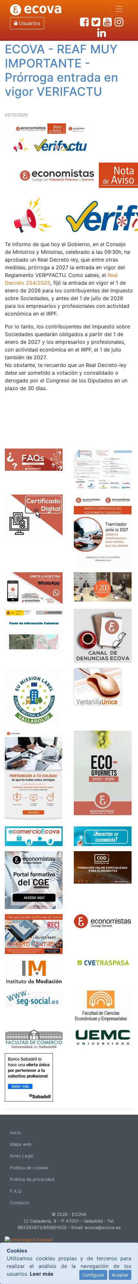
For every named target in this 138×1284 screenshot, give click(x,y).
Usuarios (28, 23)
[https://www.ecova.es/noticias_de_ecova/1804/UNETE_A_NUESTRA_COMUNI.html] (34, 587)
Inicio (15, 1132)
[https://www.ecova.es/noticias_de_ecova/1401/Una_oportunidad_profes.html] (34, 933)
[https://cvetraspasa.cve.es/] (103, 962)
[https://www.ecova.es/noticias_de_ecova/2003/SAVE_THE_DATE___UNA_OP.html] (103, 468)
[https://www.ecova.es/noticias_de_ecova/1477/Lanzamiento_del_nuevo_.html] (34, 775)
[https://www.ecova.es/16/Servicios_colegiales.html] (34, 514)
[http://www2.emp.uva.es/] (34, 1038)
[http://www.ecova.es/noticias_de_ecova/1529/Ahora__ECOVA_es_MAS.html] (103, 586)
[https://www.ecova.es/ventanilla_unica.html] (97, 686)
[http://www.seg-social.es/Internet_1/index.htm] (34, 997)
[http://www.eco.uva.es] (103, 1006)
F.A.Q (15, 1191)
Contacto (19, 1202)
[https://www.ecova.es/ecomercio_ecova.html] (34, 835)
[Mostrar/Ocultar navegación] (119, 9)
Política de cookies (29, 1167)
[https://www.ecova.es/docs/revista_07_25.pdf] (103, 772)
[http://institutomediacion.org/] (34, 971)
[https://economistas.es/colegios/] (103, 920)
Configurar (93, 1275)
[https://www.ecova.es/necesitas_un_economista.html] (103, 835)
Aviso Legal (21, 1155)
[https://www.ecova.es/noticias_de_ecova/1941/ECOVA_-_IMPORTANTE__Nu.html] (103, 530)
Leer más (41, 1274)
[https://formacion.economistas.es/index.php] (34, 879)
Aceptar (120, 1275)
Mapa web (20, 1144)
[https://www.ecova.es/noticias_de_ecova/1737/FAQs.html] (34, 459)
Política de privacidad (32, 1179)
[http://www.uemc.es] (103, 1036)
